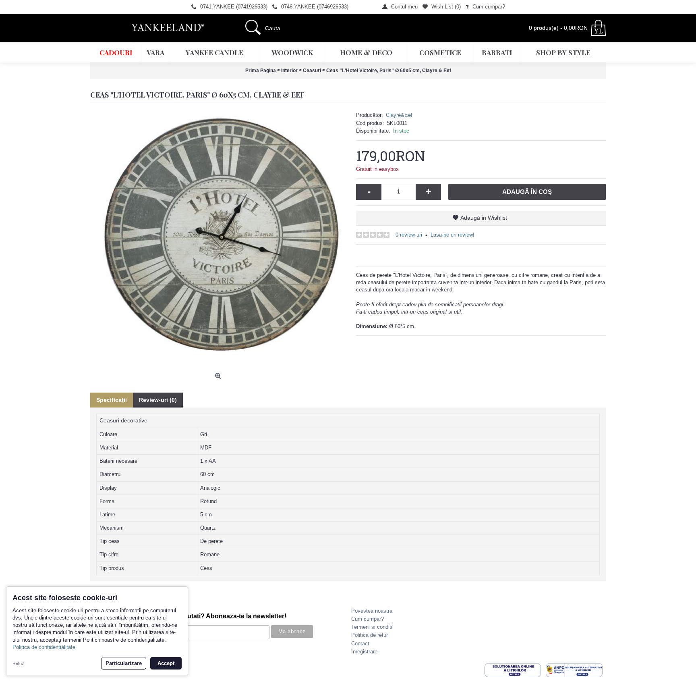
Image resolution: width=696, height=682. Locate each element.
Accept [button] (165, 663)
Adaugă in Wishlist (483, 217)
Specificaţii (111, 400)
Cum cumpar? (367, 619)
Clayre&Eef (399, 115)
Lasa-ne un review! (452, 235)
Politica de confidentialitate (43, 647)
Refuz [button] (18, 663)
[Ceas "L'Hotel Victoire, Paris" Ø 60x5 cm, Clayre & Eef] (219, 240)
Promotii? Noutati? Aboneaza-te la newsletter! (216, 616)
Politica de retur (369, 635)
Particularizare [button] (124, 663)
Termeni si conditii (372, 627)
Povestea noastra (371, 611)
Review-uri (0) (158, 400)
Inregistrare (364, 652)
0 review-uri (409, 235)
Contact (360, 643)
